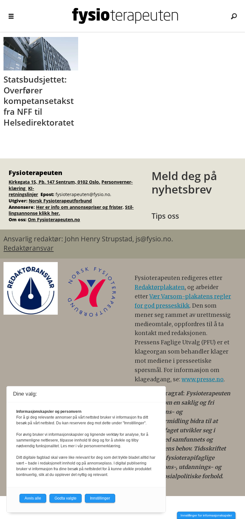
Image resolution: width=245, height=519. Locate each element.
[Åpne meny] (11, 16)
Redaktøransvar (29, 248)
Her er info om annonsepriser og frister (79, 207)
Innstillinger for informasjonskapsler (206, 515)
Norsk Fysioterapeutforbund (60, 201)
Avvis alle (33, 498)
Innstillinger (100, 498)
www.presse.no (203, 379)
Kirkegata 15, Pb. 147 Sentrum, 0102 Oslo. (54, 182)
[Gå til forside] (125, 16)
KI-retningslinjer (23, 191)
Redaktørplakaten (160, 287)
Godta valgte (66, 498)
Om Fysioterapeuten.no (54, 219)
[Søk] (234, 16)
